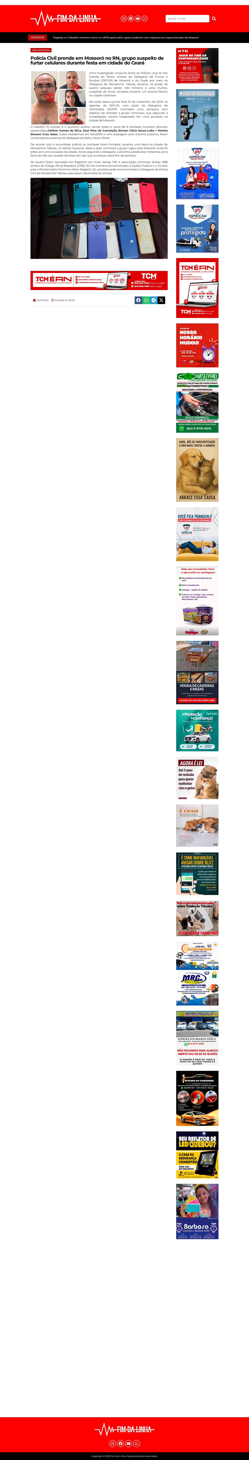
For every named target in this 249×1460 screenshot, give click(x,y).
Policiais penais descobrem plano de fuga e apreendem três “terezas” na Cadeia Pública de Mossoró (114, 37)
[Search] (214, 18)
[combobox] (187, 18)
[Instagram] (124, 19)
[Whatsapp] (145, 19)
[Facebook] (131, 19)
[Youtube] (138, 19)
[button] (138, 300)
